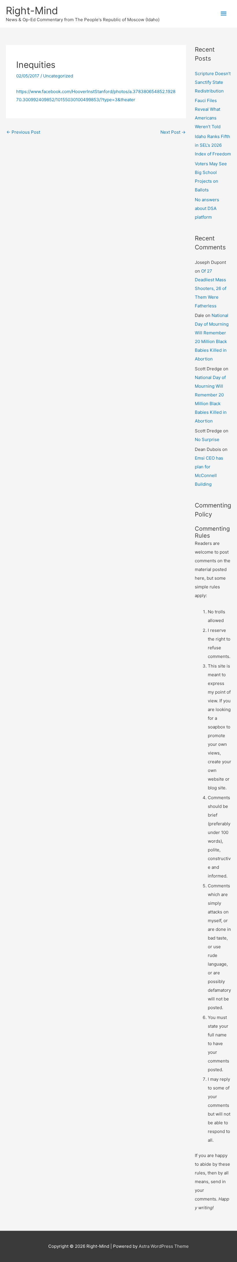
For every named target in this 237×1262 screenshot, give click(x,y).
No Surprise (207, 439)
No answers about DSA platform (207, 208)
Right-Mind (32, 10)
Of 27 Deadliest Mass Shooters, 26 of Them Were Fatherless (210, 288)
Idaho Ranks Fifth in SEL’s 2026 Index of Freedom (213, 145)
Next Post (173, 132)
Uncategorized (58, 76)
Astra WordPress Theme (164, 1246)
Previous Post (23, 132)
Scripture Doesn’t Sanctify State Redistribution (213, 82)
